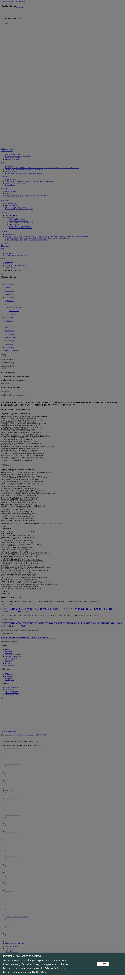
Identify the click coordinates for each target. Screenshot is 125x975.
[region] (62, 964)
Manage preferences (88, 964)
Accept (103, 964)
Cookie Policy (39, 972)
